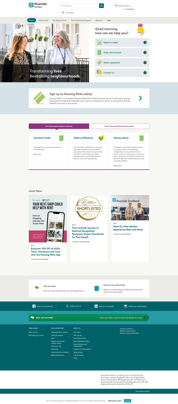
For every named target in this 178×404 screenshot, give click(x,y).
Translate (130, 9)
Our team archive (80, 338)
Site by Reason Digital (142, 391)
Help (109, 20)
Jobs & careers (79, 355)
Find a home (43, 20)
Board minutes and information (80, 345)
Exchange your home (36, 335)
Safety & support (57, 335)
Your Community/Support (81, 20)
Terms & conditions (126, 329)
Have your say (56, 346)
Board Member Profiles (81, 341)
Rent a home (33, 332)
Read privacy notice (114, 401)
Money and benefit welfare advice (58, 342)
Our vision (77, 332)
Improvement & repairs (59, 332)
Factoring (54, 349)
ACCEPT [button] (127, 401)
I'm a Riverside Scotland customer (58, 126)
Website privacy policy (128, 331)
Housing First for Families (60, 352)
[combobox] (123, 5)
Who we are (78, 335)
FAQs (75, 358)
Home (31, 20)
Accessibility (70, 13)
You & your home (59, 20)
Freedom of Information (82, 349)
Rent (52, 338)
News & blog (78, 352)
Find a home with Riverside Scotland (119, 126)
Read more (37, 154)
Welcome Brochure (57, 355)
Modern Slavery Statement (129, 333)
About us (99, 20)
